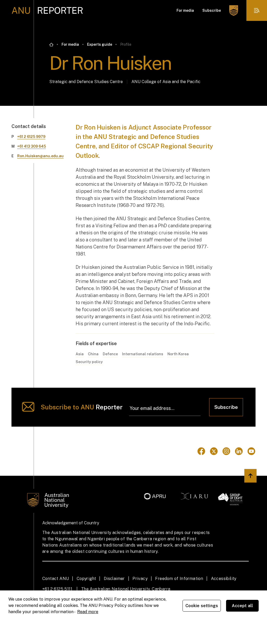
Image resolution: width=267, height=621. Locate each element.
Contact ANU (55, 578)
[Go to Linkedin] (239, 451)
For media (185, 10)
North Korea (178, 354)
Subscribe (211, 10)
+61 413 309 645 (31, 146)
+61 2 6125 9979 (31, 137)
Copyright (86, 578)
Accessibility (223, 578)
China (93, 354)
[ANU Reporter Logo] (47, 10)
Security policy (89, 362)
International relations (142, 354)
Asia (80, 354)
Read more (87, 611)
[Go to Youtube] (251, 451)
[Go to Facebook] (201, 451)
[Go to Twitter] (214, 451)
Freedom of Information (179, 578)
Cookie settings (201, 605)
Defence (110, 354)
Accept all (242, 605)
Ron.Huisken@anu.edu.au (40, 156)
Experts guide (99, 44)
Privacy (140, 578)
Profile (125, 44)
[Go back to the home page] (51, 45)
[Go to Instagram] (226, 451)
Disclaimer (114, 578)
